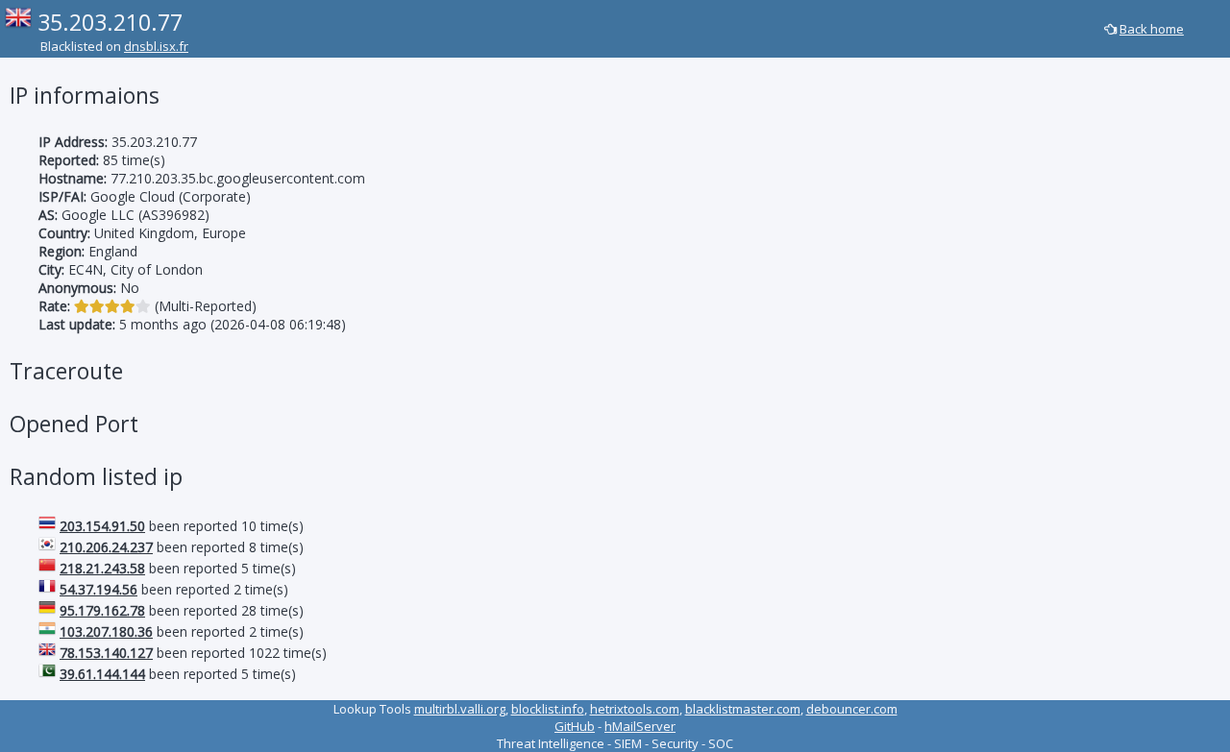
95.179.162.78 (102, 610)
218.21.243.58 (102, 568)
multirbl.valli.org (459, 708)
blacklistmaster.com (742, 708)
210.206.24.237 (106, 547)
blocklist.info (547, 708)
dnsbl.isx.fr (156, 46)
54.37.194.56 (98, 589)
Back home (1151, 28)
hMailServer (640, 726)
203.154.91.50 (102, 526)
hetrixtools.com (634, 708)
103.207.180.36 (106, 631)
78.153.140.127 (106, 652)
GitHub (574, 726)
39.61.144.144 (102, 674)
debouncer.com (852, 708)
